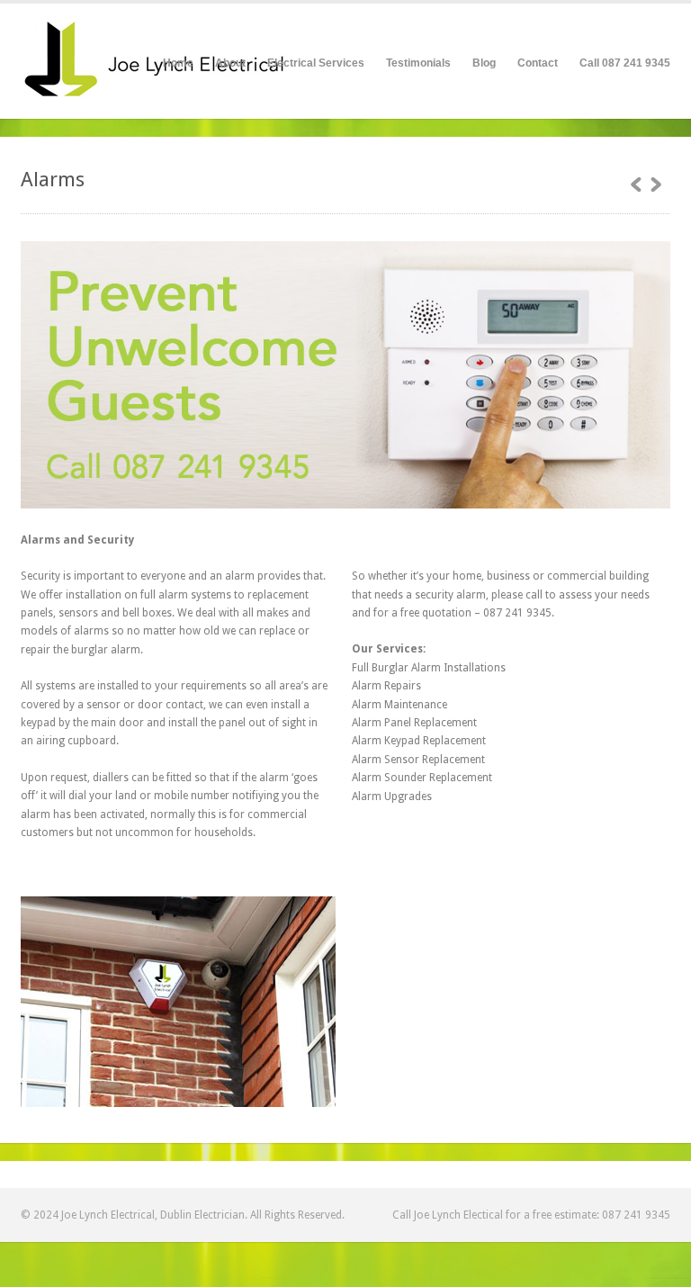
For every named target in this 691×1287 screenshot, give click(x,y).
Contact (537, 63)
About (230, 63)
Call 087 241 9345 (624, 63)
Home (178, 63)
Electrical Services (315, 60)
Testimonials (418, 63)
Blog (484, 63)
